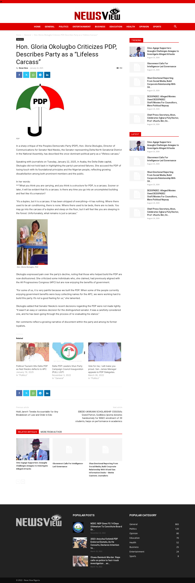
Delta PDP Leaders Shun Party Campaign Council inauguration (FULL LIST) (67, 369)
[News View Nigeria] (97, 13)
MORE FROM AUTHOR (51, 432)
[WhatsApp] (33, 75)
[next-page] (23, 482)
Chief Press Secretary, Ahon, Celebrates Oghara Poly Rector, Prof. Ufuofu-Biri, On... (163, 118)
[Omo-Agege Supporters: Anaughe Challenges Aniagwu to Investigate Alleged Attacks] (32, 449)
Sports (157, 26)
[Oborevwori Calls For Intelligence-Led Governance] (69, 449)
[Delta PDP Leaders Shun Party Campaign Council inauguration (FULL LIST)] (68, 351)
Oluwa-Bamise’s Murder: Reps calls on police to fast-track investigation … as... (105, 560)
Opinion (144, 26)
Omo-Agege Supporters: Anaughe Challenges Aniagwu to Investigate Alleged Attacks (32, 466)
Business (100, 26)
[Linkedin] (47, 75)
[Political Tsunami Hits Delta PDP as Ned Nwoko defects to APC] (32, 351)
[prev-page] (18, 482)
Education (116, 26)
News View (23, 68)
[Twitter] (26, 75)
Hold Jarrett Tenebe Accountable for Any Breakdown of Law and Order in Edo (37, 413)
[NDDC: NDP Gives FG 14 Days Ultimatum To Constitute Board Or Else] (78, 527)
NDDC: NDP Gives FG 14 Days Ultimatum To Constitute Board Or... (106, 526)
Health (130, 26)
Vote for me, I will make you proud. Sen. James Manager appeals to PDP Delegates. (102, 369)
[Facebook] (19, 75)
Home (37, 26)
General (50, 26)
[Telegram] (40, 75)
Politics (63, 26)
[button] (175, 26)
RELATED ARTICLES (27, 432)
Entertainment (82, 26)
